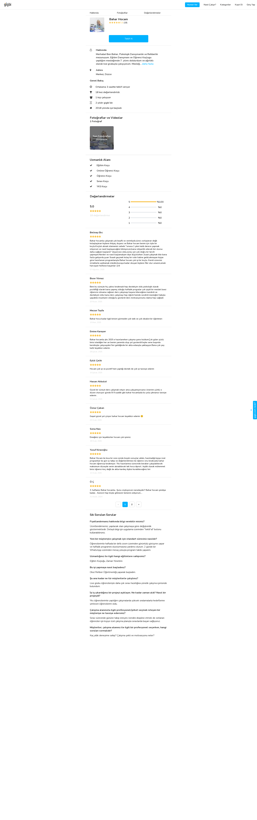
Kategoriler (225, 4)
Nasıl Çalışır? (210, 4)
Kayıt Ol (239, 4)
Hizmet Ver (192, 4)
